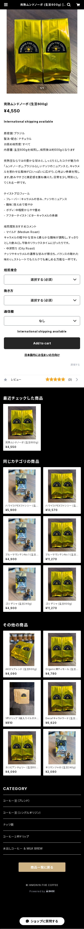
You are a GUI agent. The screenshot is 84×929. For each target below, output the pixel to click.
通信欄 (9, 311)
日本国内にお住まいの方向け (42, 355)
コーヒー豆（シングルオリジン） (22, 812)
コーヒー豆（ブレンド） (16, 800)
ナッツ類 (8, 824)
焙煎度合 (10, 270)
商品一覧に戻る (42, 867)
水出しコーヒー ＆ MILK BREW (23, 848)
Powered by (37, 891)
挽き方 (8, 291)
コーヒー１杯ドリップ (16, 836)
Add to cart (42, 343)
